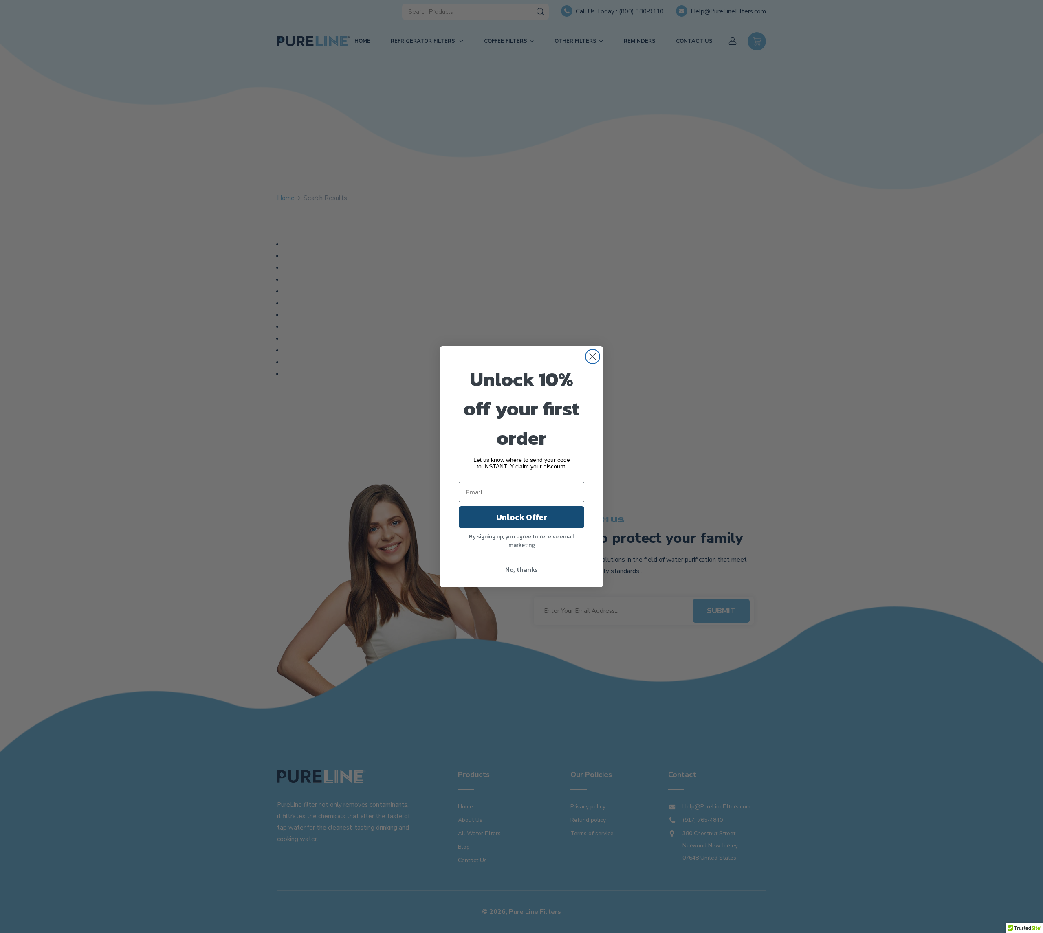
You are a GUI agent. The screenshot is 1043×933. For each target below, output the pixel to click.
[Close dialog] (592, 356)
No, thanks (521, 569)
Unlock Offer (521, 517)
